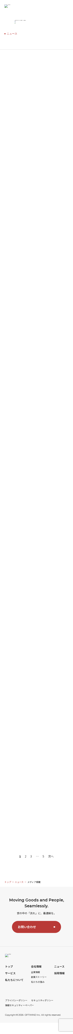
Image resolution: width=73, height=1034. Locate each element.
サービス (10, 973)
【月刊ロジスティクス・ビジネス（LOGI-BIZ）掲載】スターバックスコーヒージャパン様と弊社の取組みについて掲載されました (36, 418)
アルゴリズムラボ (28, 68)
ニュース (48, 68)
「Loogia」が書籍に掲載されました (29, 780)
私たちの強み (37, 982)
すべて (10, 68)
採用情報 (59, 973)
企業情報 (35, 972)
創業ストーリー (39, 977)
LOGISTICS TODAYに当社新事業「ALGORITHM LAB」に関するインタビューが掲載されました (35, 227)
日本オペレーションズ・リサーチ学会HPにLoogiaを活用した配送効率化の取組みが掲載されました (35, 604)
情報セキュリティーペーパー (19, 1005)
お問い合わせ (27, 927)
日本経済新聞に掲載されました (25, 541)
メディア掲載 (28, 77)
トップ (7, 882)
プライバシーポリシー (16, 1000)
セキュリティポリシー (42, 1000)
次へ (51, 856)
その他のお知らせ (16, 85)
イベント (11, 77)
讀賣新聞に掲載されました (22, 663)
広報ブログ (47, 77)
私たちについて (14, 980)
